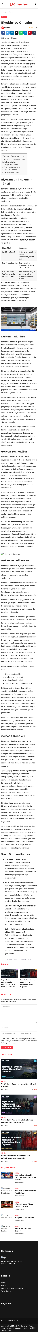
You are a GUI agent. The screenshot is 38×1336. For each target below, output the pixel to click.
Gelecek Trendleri (10, 170)
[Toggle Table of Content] (22, 156)
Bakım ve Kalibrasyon (12, 167)
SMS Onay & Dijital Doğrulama (12, 1288)
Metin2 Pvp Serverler (19, 1326)
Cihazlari (4, 1321)
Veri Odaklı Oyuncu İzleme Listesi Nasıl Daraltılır (18, 1085)
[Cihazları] (19, 4)
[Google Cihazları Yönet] (7, 1217)
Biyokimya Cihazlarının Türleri (14, 159)
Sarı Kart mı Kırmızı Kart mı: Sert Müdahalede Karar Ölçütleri (27, 983)
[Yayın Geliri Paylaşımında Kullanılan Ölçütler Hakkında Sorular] (9, 973)
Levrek (3, 1285)
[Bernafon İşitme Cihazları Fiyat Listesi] (7, 1190)
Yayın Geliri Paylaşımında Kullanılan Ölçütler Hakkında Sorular (8, 983)
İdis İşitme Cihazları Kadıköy (23, 1230)
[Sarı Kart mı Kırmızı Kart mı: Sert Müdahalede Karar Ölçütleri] (28, 973)
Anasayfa (4, 12)
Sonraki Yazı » (26, 960)
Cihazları (7, 28)
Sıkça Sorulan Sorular (11, 172)
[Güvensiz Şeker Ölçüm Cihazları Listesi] (7, 1204)
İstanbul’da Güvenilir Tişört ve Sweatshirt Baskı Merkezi (25, 1177)
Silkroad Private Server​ (23, 1328)
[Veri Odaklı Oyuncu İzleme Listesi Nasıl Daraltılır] (19, 1069)
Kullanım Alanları (10, 162)
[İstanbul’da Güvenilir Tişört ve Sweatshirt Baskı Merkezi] (7, 1175)
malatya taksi (6, 1330)
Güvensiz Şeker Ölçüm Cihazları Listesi (24, 1205)
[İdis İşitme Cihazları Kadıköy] (7, 1228)
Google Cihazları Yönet (24, 1217)
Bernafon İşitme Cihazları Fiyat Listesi (25, 1192)
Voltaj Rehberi (6, 1291)
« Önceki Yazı (12, 960)
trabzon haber (6, 1326)
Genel (11, 12)
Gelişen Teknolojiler (11, 165)
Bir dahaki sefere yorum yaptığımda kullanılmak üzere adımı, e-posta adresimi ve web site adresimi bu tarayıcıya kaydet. (19, 1041)
